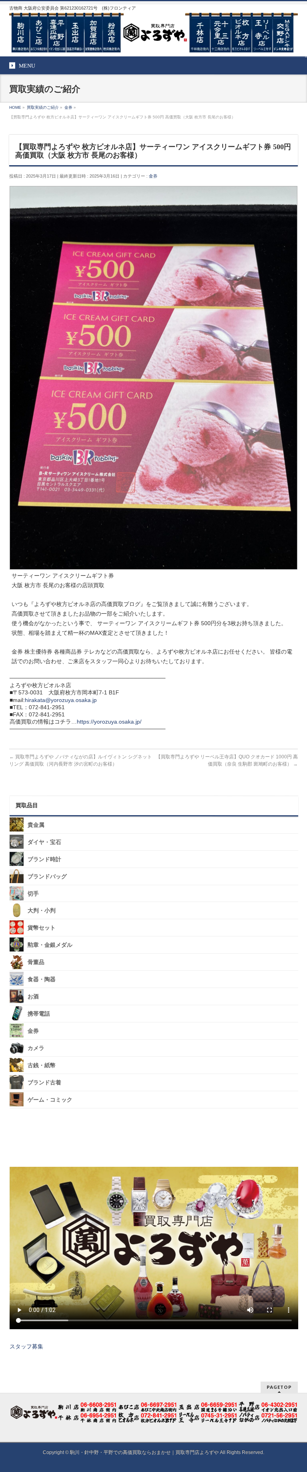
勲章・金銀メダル (50, 945)
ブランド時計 (44, 859)
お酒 (33, 997)
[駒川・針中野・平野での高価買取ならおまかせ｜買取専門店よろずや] (153, 43)
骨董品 (36, 962)
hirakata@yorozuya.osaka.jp (61, 700)
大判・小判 (42, 911)
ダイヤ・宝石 (44, 842)
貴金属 (36, 825)
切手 (33, 893)
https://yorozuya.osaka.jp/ (109, 721)
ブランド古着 (44, 1083)
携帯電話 (39, 1014)
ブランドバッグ (47, 876)
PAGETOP (279, 1387)
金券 (153, 176)
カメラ (36, 1048)
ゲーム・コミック (50, 1099)
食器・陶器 (42, 979)
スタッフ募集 (26, 1346)
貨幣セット (42, 928)
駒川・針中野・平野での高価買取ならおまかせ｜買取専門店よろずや (144, 1452)
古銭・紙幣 (42, 1065)
